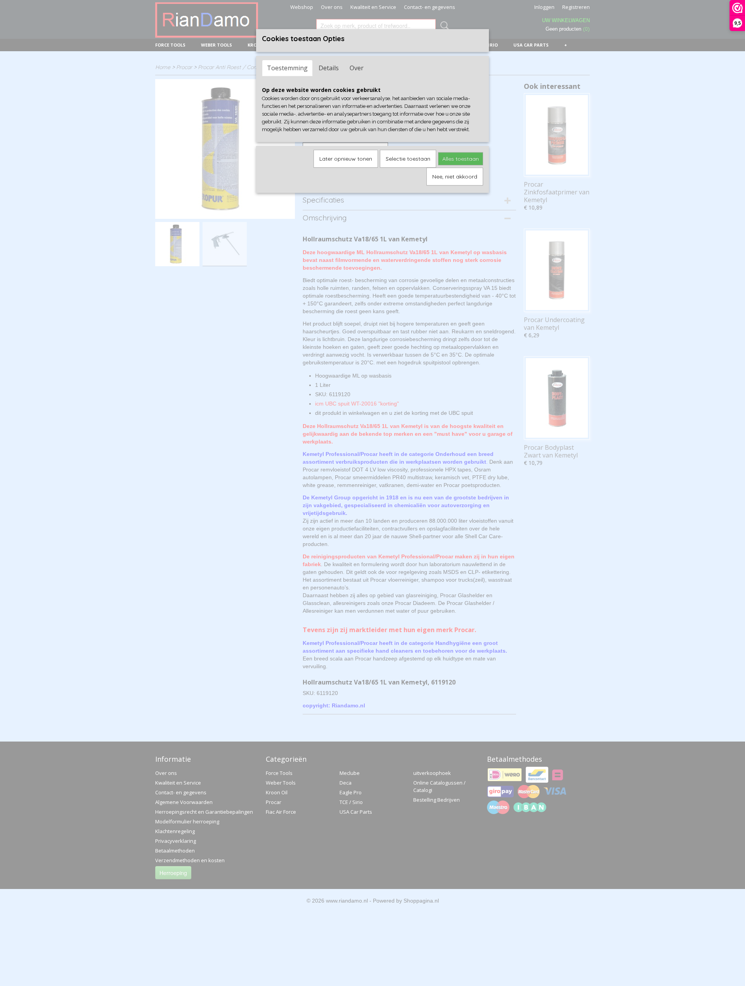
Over (357, 68)
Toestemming (287, 68)
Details (329, 68)
